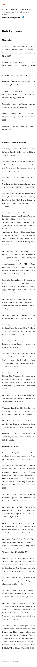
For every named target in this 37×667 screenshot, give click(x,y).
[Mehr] (23, 17)
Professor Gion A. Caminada (15, 9)
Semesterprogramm (11, 17)
